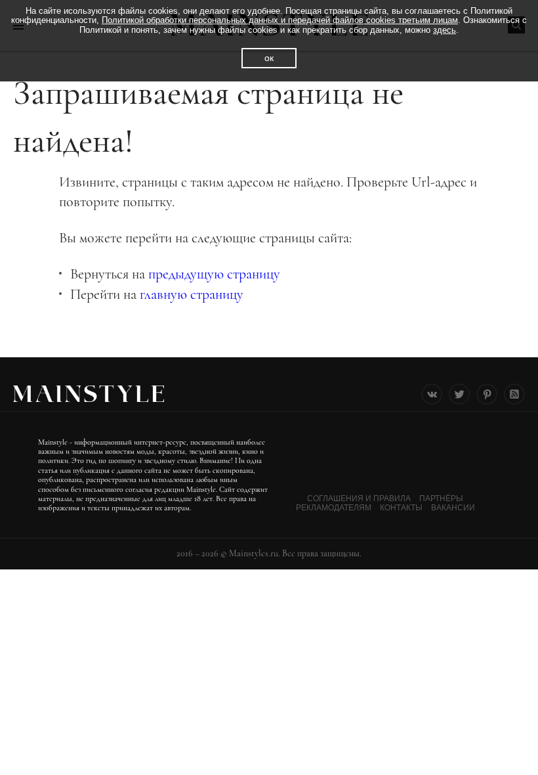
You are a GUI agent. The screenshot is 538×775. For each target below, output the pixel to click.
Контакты (401, 507)
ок (269, 58)
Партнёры (441, 498)
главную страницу (191, 294)
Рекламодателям (333, 507)
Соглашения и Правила (359, 498)
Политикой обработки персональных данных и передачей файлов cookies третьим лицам (280, 20)
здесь (444, 30)
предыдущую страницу (214, 273)
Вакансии (453, 507)
